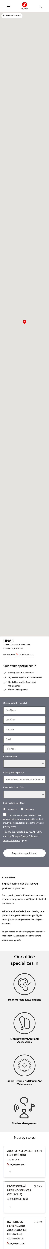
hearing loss (14, 895)
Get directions (9, 654)
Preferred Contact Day (13, 787)
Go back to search (13, 16)
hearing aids (16, 899)
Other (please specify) (13, 773)
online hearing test (11, 940)
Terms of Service (11, 841)
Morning (29, 809)
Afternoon (13, 809)
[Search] (41, 7)
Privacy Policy (27, 836)
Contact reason (10, 757)
